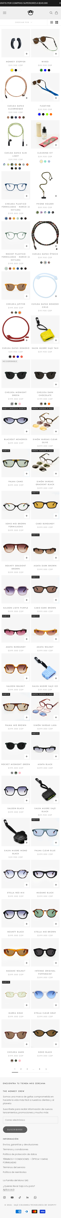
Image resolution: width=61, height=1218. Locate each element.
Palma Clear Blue (45, 850)
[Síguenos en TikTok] (19, 1197)
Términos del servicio (14, 1167)
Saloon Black (16, 808)
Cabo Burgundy (45, 523)
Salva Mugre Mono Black (15, 852)
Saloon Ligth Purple (15, 608)
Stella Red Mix (16, 892)
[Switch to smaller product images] (56, 22)
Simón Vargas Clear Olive (45, 441)
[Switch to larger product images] (51, 22)
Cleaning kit (45, 153)
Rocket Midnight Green (15, 764)
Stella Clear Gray (45, 1013)
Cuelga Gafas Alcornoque (16, 107)
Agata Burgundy (16, 647)
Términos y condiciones (15, 1149)
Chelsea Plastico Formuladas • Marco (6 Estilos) (16, 207)
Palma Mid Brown (15, 725)
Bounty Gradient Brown (15, 567)
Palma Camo (16, 481)
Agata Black (45, 764)
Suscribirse (15, 1129)
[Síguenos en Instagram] (4, 1197)
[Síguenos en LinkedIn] (27, 1197)
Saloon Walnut (16, 686)
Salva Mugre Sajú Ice (45, 686)
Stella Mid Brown (45, 932)
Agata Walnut (45, 647)
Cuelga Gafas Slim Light (16, 154)
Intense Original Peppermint (45, 972)
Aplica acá (8, 1189)
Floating (45, 106)
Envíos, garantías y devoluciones (20, 1144)
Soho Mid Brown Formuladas (16, 525)
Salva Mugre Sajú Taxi (45, 348)
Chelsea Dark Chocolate (45, 394)
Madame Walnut (15, 971)
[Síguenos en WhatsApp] (35, 1197)
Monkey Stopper (16, 61)
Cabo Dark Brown (45, 608)
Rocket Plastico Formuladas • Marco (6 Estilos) (16, 257)
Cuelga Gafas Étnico (45, 254)
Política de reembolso (15, 1172)
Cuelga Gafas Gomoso (15, 348)
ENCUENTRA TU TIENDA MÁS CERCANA (24, 1083)
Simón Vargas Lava (45, 725)
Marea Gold (16, 1013)
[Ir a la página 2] (46, 1069)
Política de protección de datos (20, 1154)
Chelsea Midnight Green (16, 394)
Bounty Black (16, 932)
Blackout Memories (16, 439)
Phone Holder (45, 204)
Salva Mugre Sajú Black (45, 810)
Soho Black (45, 1052)
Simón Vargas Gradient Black (45, 483)
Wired (45, 61)
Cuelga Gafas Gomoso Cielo (45, 305)
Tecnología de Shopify (43, 1205)
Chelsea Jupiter (15, 304)
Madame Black (45, 892)
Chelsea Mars (15, 1052)
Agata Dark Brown (45, 565)
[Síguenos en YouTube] (12, 1197)
